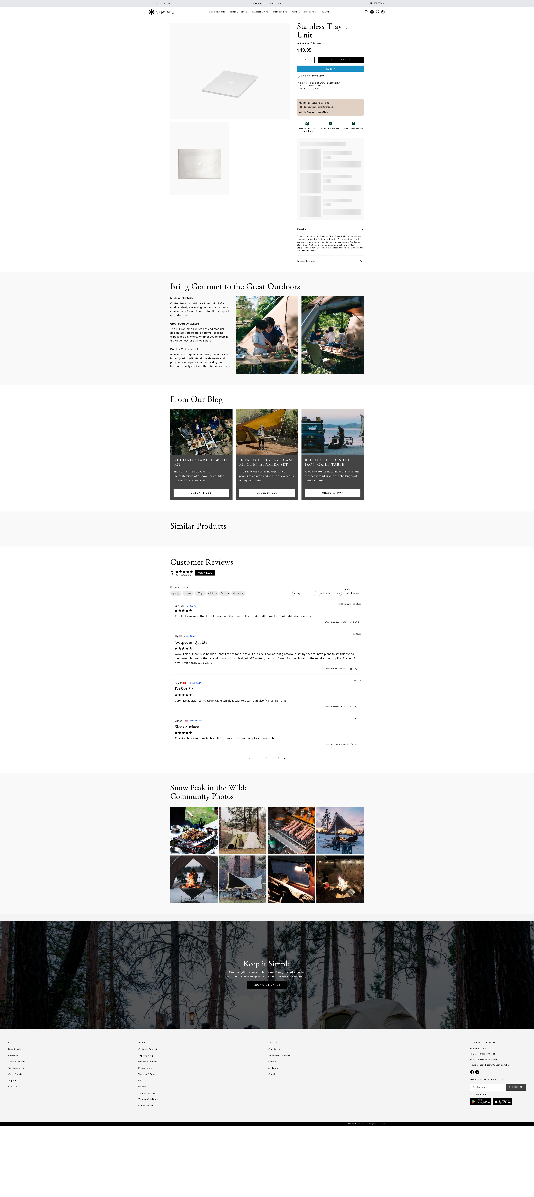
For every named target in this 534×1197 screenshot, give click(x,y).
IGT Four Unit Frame (306, 251)
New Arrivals (14, 1049)
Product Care (145, 1068)
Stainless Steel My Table (309, 248)
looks (188, 593)
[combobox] (304, 593)
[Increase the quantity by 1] (311, 60)
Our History (274, 1049)
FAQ (140, 1080)
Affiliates (273, 1068)
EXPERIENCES (310, 12)
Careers (272, 1061)
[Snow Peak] (161, 12)
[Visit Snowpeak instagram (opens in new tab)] (477, 1072)
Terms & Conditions (148, 1099)
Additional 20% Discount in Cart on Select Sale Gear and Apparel (267, 3)
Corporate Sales (146, 1105)
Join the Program (306, 112)
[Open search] (366, 12)
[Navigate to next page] (284, 758)
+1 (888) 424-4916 (487, 1054)
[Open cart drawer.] (383, 11)
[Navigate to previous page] (249, 758)
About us (165, 3)
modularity (238, 593)
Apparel (12, 1080)
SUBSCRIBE (516, 1087)
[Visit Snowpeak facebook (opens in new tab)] (472, 1072)
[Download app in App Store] (502, 1101)
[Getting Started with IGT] (201, 432)
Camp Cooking (15, 1074)
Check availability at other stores (313, 89)
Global (271, 1074)
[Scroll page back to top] (526, 1189)
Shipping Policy (145, 1055)
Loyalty (153, 3)
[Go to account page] (372, 12)
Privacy (142, 1086)
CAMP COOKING (280, 12)
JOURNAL (325, 12)
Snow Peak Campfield (279, 1055)
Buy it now (330, 68)
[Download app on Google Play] (480, 1101)
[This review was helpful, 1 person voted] (352, 744)
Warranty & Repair (147, 1074)
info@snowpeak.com (487, 1059)
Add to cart (341, 60)
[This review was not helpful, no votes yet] (356, 622)
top (200, 593)
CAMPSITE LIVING (260, 12)
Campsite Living (16, 1068)
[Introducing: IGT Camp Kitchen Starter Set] (267, 432)
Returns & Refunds (147, 1061)
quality (176, 593)
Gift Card (13, 1086)
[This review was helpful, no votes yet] (351, 622)
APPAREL (296, 12)
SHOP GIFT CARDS (267, 985)
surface (225, 593)
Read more (208, 663)
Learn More (323, 112)
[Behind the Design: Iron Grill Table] (332, 432)
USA (380, 3)
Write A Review (205, 573)
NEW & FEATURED (217, 12)
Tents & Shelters (16, 1061)
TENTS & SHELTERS (239, 12)
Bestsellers (14, 1055)
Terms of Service (147, 1093)
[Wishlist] (377, 12)
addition (212, 593)
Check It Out (201, 493)
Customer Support (147, 1049)
